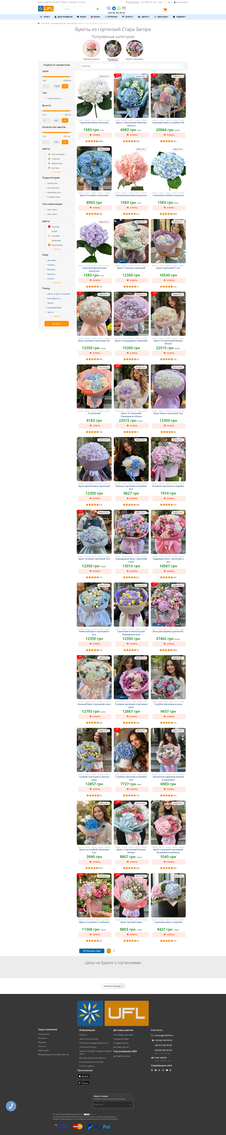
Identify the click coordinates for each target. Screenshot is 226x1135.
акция (83, 16)
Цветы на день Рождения (58, 294)
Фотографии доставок (123, 1034)
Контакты (42, 1038)
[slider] (42, 77)
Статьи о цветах (86, 1066)
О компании (43, 1034)
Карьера (42, 1042)
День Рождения (64, 16)
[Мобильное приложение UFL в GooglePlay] (84, 1082)
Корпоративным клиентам (91, 1062)
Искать (56, 323)
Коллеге (51, 278)
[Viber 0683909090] (109, 9)
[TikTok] (171, 1070)
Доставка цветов (121, 1047)
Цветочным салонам (88, 1038)
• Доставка (56, 2)
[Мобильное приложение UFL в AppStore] (84, 1076)
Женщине (51, 269)
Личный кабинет (182, 2)
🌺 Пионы (95, 16)
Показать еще (92, 950)
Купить (96, 135)
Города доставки (121, 1038)
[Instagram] (124, 9)
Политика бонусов (87, 1047)
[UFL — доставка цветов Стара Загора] (46, 8)
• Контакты (82, 2)
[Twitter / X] (163, 1070)
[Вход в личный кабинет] (175, 2)
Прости (50, 312)
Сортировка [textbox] (85, 66)
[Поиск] (98, 9)
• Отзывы (63, 2)
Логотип (42, 1046)
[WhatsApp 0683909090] (119, 9)
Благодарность (54, 298)
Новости (83, 1034)
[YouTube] (167, 1070)
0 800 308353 (160, 1057)
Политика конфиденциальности (94, 1043)
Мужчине (51, 274)
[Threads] (159, 1070)
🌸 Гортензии (111, 16)
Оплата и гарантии (44, 2)
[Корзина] (165, 10)
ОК (65, 86)
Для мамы (51, 260)
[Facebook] (156, 1070)
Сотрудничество (120, 1043)
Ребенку (51, 265)
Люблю (50, 303)
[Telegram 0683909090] (114, 9)
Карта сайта (43, 1050)
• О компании (72, 2)
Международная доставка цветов (53, 1054)
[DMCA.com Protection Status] (90, 1114)
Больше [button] (57, 172)
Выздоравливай (54, 307)
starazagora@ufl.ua (164, 1035)
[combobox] (132, 66)
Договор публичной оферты (92, 1057)
